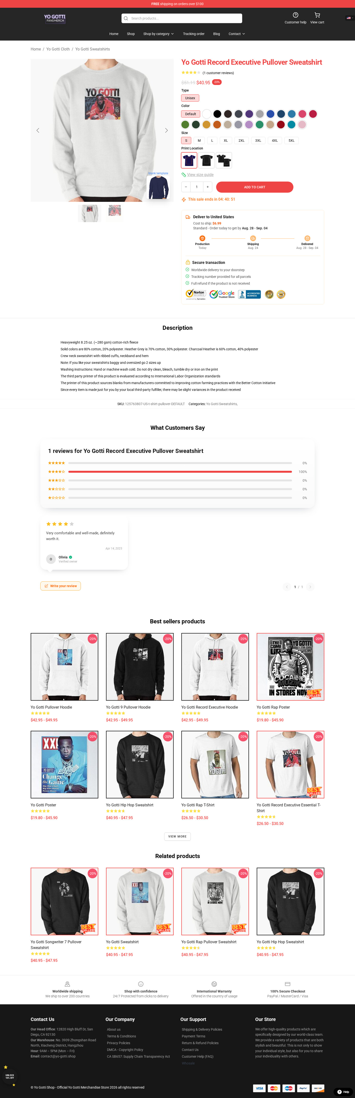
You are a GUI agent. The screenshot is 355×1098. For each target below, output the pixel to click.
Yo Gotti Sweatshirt (122, 942)
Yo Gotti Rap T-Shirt (197, 805)
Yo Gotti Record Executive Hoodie (209, 707)
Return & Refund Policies (200, 1043)
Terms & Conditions (121, 1036)
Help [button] (346, 1092)
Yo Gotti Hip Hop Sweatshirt (129, 805)
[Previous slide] (38, 130)
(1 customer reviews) (218, 73)
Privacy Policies (118, 1043)
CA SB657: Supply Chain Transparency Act (138, 1056)
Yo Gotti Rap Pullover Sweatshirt (208, 942)
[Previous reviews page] (287, 587)
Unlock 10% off (10, 1076)
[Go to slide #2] (114, 213)
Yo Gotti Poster (43, 805)
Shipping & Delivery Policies (202, 1029)
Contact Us (190, 1050)
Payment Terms (193, 1036)
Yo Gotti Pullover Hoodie (51, 707)
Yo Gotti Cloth (58, 49)
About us (114, 1029)
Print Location (192, 148)
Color (185, 106)
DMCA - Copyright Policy (125, 1050)
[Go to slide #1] (89, 213)
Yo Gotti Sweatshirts (92, 49)
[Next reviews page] (310, 587)
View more (177, 836)
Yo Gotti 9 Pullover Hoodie (128, 707)
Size (184, 133)
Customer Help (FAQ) (197, 1056)
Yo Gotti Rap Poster (273, 707)
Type (185, 90)
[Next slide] (166, 130)
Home (36, 49)
